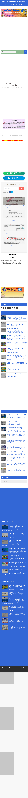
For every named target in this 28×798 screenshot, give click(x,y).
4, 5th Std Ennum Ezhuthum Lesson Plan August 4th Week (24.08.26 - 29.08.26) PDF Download (16, 324)
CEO (18, 87)
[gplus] (8, 4)
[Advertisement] (14, 34)
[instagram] (25, 4)
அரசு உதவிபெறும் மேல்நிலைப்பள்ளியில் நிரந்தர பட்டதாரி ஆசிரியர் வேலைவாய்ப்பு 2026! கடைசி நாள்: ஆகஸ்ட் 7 (16, 447)
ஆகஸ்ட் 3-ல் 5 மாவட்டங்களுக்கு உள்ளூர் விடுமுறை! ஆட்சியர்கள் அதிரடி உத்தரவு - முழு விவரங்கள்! (16, 459)
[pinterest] (11, 4)
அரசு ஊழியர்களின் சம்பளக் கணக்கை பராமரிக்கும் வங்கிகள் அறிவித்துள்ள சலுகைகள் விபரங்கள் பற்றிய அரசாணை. (16, 453)
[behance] (22, 4)
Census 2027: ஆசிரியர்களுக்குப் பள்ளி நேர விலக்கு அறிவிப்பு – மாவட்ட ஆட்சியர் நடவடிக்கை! (17, 441)
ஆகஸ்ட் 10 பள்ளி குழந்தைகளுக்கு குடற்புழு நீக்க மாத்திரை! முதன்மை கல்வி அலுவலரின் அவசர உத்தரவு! (14, 206)
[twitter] (6, 4)
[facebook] (3, 4)
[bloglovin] (14, 4)
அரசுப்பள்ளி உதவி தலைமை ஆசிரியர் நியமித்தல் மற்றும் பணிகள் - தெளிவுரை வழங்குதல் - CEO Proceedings (14, 219)
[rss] (19, 4)
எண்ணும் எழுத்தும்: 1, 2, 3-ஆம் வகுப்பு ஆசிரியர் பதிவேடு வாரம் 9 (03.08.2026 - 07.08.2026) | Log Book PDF (16, 436)
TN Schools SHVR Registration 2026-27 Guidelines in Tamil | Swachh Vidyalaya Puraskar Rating (17, 363)
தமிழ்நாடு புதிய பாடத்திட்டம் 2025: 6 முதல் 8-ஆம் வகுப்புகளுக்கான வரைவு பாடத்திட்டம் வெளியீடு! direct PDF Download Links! (17, 344)
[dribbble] (17, 4)
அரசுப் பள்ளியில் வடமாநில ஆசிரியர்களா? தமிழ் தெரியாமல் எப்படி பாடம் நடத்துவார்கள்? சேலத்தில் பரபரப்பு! (16, 369)
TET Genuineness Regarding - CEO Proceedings (13, 245)
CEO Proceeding (23, 87)
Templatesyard (12, 667)
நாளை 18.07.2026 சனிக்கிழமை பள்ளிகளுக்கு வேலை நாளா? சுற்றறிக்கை (14, 232)
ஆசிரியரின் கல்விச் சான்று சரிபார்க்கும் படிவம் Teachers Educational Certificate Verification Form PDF (17, 375)
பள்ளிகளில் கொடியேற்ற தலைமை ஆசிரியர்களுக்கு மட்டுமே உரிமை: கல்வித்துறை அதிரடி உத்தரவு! (14, 423)
